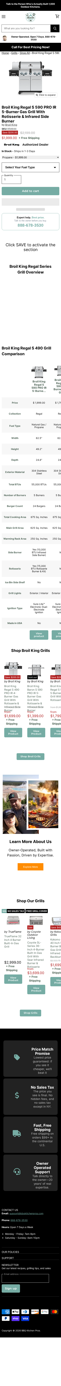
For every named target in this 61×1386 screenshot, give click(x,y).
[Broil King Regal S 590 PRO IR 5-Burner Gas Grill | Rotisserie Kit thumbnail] (19, 107)
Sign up (11, 1288)
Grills (14, 53)
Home (5, 53)
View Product (13, 732)
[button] (30, 202)
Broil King (11, 124)
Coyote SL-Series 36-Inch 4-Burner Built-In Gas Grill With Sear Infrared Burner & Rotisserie (35, 954)
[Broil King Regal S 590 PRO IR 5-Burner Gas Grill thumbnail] (7, 107)
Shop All (25, 53)
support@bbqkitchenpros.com (26, 1213)
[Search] (54, 28)
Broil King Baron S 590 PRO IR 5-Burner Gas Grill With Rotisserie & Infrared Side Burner (35, 698)
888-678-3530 (30, 225)
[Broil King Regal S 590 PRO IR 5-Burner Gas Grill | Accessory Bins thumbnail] (42, 107)
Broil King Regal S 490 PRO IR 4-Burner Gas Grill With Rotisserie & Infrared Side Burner (12, 698)
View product (39, 635)
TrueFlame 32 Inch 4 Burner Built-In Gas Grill (12, 941)
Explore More (30, 866)
